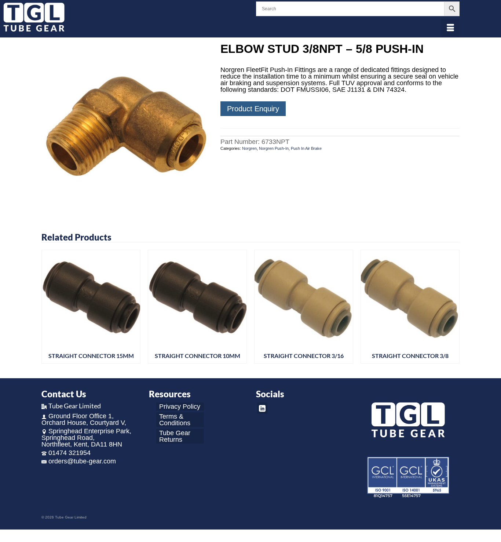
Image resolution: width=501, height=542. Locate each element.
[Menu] (450, 28)
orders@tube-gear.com (82, 461)
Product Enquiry (253, 109)
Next (453, 308)
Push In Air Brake (306, 148)
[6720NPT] (125, 126)
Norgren (249, 148)
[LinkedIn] (262, 408)
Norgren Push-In (274, 148)
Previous (47, 308)
